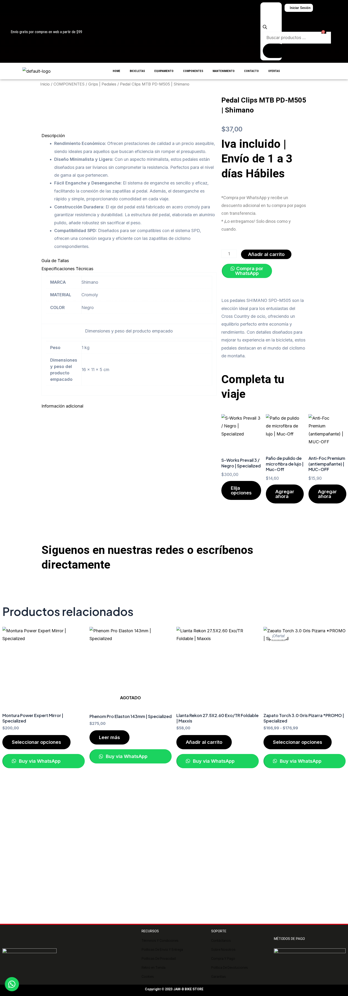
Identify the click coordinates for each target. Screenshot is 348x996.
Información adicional (62, 406)
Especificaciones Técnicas (67, 268)
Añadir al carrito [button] (204, 742)
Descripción (53, 135)
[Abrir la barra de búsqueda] (265, 27)
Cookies (148, 976)
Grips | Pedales (102, 84)
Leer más (109, 737)
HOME (116, 71)
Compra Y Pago (223, 958)
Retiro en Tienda (153, 967)
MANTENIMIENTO (224, 71)
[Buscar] (274, 51)
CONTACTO (251, 71)
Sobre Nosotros (223, 949)
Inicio (45, 84)
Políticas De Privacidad (159, 958)
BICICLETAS (137, 71)
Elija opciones (241, 490)
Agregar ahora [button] (284, 494)
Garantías (218, 976)
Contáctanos (221, 940)
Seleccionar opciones (36, 742)
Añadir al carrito (266, 254)
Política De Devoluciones (229, 967)
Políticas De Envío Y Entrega (162, 949)
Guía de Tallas (55, 260)
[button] (129, 135)
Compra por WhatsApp (249, 271)
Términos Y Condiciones (160, 940)
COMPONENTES (193, 71)
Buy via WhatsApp (39, 761)
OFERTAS (274, 71)
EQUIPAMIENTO (164, 71)
